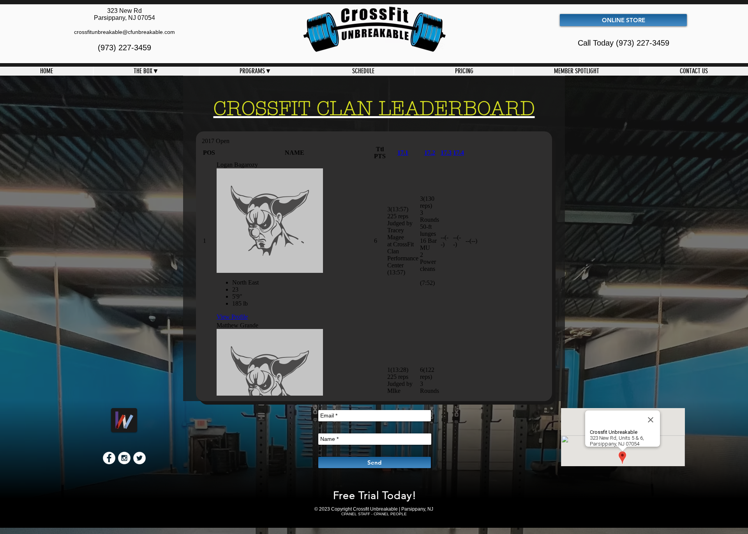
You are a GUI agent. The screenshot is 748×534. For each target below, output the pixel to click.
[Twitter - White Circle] (139, 458)
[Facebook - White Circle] (109, 458)
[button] (146, 71)
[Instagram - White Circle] (124, 458)
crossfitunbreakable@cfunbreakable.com (124, 32)
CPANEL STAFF (355, 514)
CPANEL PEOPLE (390, 514)
